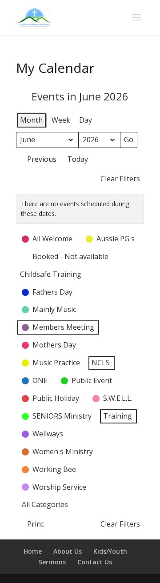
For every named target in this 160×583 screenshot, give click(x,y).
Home (33, 551)
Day (85, 120)
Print (32, 525)
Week (61, 120)
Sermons (52, 562)
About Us (67, 551)
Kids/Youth (110, 551)
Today (77, 159)
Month (31, 120)
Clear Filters (120, 179)
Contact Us (94, 562)
